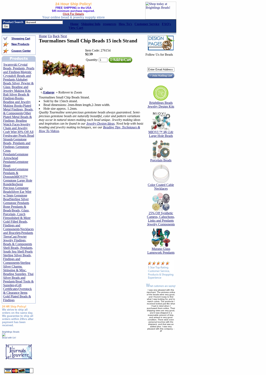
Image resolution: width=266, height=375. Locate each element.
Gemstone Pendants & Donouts (15, 172)
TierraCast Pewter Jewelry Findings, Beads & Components (17, 240)
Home (43, 36)
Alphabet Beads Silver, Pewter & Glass (18, 83)
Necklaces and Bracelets (18, 231)
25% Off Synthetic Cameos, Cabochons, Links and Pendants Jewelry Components (161, 218)
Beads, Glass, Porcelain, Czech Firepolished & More (17, 214)
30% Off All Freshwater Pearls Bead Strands (18, 135)
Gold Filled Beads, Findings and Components (15, 225)
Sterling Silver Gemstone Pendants (16, 201)
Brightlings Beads (11, 332)
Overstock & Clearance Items (17, 290)
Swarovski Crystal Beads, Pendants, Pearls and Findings (18, 68)
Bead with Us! (9, 337)
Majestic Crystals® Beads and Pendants (17, 75)
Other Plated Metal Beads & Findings (17, 116)
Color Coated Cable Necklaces (161, 186)
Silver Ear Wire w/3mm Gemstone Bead (17, 195)
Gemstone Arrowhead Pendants (15, 158)
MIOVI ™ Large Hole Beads (160, 134)
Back (56, 36)
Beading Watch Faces (15, 122)
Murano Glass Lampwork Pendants (161, 250)
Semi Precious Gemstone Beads (15, 187)
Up (50, 36)
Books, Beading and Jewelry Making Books (17, 101)
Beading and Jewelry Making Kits (17, 88)
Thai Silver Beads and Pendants (18, 277)
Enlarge (48, 92)
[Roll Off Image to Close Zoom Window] (63, 89)
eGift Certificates (12, 287)
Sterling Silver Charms (16, 264)
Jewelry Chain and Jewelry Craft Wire (16, 128)
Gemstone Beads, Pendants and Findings (16, 143)
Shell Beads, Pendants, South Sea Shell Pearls (18, 249)
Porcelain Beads (160, 160)
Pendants (27, 233)
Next (63, 36)
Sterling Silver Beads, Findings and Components (17, 258)
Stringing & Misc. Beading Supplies (15, 272)
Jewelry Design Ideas (100, 123)
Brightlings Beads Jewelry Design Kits (161, 104)
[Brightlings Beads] (3, 335)
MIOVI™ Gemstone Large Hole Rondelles (17, 180)
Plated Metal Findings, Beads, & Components (18, 109)
